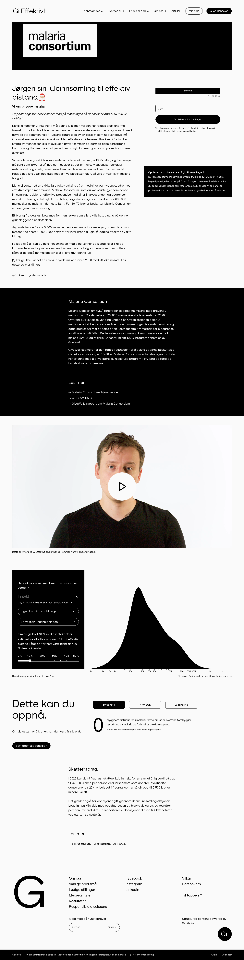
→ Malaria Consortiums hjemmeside (93, 392)
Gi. (225, 934)
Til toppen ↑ (192, 895)
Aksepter (227, 954)
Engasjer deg (137, 11)
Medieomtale (79, 895)
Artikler (175, 11)
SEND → (112, 927)
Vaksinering (181, 704)
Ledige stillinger (82, 890)
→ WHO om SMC (80, 398)
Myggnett (109, 704)
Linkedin (132, 890)
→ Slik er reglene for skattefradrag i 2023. (97, 843)
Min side (194, 11)
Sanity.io (188, 923)
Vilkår (186, 878)
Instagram (134, 884)
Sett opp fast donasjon (31, 745)
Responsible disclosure (88, 907)
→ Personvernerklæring (141, 954)
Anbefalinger (92, 11)
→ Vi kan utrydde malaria (29, 275)
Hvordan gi (114, 11)
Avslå (214, 954)
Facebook (134, 878)
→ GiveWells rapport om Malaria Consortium (99, 403)
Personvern (191, 884)
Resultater (77, 901)
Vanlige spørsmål (83, 884)
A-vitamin (145, 704)
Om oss (158, 11)
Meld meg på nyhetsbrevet (87, 918)
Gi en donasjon (219, 11)
